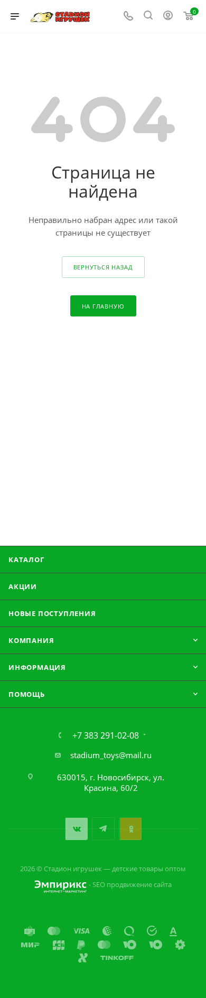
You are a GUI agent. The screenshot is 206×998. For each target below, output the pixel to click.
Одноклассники (130, 828)
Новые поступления (52, 613)
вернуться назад (103, 267)
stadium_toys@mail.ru (111, 755)
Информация (37, 667)
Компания (31, 640)
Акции (22, 586)
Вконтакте (76, 828)
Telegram (103, 828)
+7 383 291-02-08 (105, 735)
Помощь (26, 694)
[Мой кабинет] (168, 16)
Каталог (26, 559)
